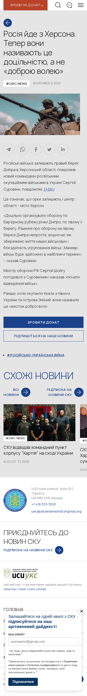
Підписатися (23, 682)
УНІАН (48, 189)
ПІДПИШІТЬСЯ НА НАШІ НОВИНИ (43, 336)
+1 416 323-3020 (43, 504)
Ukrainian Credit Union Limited (24, 589)
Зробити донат (43, 322)
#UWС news (16, 83)
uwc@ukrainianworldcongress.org (56, 511)
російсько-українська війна (37, 355)
